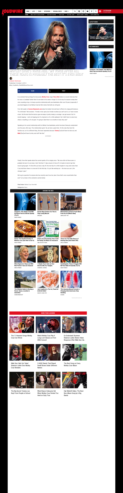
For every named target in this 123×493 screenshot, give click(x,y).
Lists (33, 11)
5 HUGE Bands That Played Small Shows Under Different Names (47, 365)
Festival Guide (70, 14)
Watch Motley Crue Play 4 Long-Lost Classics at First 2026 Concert (46, 338)
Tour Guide (61, 14)
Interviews (47, 11)
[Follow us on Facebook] (92, 11)
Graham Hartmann (15, 81)
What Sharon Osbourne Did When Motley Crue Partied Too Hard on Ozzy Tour (47, 393)
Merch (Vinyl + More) (82, 14)
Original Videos (57, 11)
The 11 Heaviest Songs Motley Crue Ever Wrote (21, 337)
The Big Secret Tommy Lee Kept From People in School (20, 392)
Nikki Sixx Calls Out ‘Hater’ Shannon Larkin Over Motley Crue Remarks (20, 365)
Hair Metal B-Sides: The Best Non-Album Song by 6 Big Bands (73, 393)
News (27, 11)
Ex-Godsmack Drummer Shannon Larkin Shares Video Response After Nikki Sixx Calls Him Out (74, 338)
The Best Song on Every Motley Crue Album (72, 364)
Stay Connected (95, 14)
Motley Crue (45, 97)
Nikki (19, 133)
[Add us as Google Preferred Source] (79, 11)
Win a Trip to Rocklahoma (37, 14)
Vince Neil (56, 97)
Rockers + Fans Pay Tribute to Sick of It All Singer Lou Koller (100, 37)
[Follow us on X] (96, 11)
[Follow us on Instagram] (83, 11)
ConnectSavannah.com (35, 109)
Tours (39, 11)
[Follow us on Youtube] (87, 11)
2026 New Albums (51, 14)
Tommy (57, 130)
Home (26, 14)
